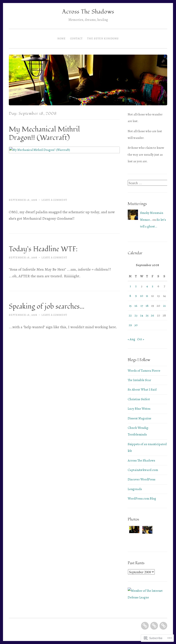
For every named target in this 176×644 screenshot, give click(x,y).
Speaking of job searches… (46, 306)
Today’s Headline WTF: (43, 249)
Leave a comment (54, 200)
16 (136, 306)
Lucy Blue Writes (139, 408)
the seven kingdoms (103, 38)
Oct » (140, 339)
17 (142, 306)
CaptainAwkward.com (143, 470)
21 (164, 306)
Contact (76, 38)
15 (130, 306)
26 (152, 315)
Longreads (135, 489)
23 (136, 315)
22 (130, 315)
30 (136, 325)
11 (147, 296)
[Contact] (154, 626)
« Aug (131, 339)
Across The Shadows (88, 12)
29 (130, 325)
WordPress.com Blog (142, 498)
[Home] (145, 626)
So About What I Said (142, 389)
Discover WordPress (141, 479)
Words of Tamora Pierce (144, 370)
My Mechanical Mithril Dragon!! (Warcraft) (44, 134)
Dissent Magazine (139, 418)
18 (147, 306)
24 (141, 315)
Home (61, 38)
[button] (134, 531)
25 (147, 315)
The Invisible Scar (139, 380)
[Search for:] (148, 183)
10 (141, 296)
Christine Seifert (139, 399)
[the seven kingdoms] (163, 626)
